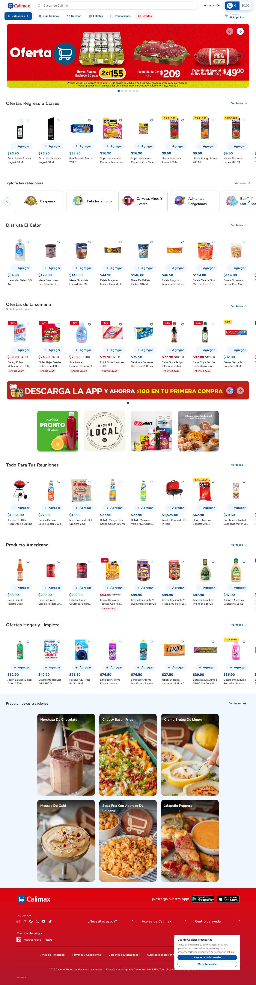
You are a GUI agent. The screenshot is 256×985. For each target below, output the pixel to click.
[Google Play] (203, 899)
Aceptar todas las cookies (207, 957)
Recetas (76, 16)
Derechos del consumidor (124, 955)
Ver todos (237, 103)
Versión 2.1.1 (23, 977)
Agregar (23, 146)
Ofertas (147, 16)
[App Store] (228, 899)
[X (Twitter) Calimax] (37, 922)
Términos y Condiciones (86, 955)
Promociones (123, 16)
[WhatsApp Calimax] (18, 922)
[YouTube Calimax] (43, 922)
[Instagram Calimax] (24, 922)
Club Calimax (51, 16)
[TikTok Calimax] (50, 922)
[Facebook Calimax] (31, 922)
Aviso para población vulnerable (166, 955)
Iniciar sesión (212, 5)
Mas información (207, 964)
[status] (207, 952)
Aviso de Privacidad (52, 955)
